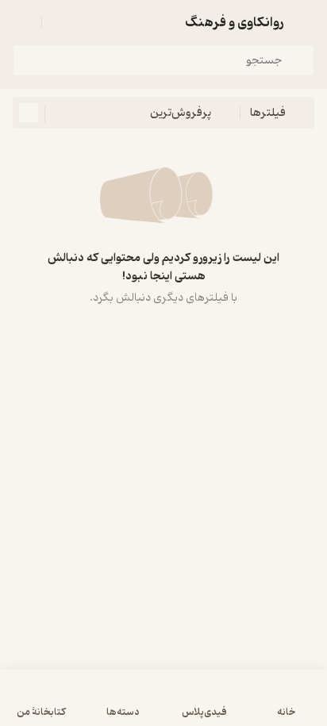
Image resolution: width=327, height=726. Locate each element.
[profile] (22, 22)
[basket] (61, 22)
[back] (305, 22)
